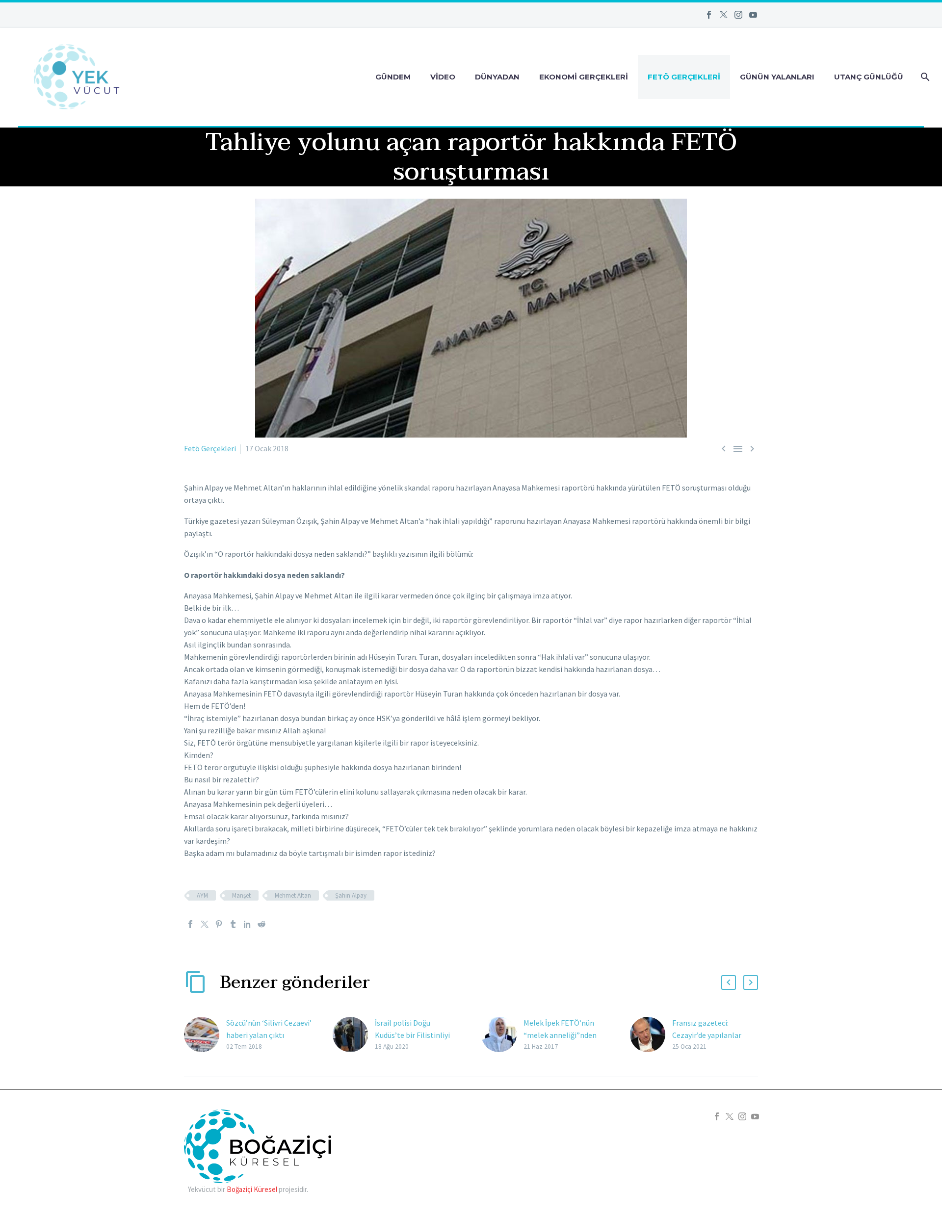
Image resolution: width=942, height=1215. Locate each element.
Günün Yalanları (777, 76)
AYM (202, 895)
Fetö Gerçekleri (684, 76)
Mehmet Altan (293, 895)
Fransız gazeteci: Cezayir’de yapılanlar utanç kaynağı (706, 1035)
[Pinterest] (219, 924)
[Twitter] (723, 15)
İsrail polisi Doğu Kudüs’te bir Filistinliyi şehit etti (412, 1035)
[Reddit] (261, 924)
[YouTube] (753, 15)
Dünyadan (497, 76)
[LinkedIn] (247, 924)
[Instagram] (738, 15)
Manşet (241, 895)
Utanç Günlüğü (868, 76)
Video (442, 76)
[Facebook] (709, 15)
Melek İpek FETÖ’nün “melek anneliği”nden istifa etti (560, 1035)
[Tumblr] (233, 924)
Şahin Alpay (350, 895)
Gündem (393, 76)
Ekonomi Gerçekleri (583, 76)
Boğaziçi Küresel (252, 1189)
